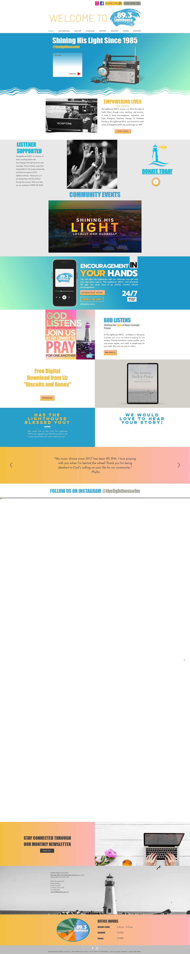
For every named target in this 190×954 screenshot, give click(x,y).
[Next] (179, 465)
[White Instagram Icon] (97, 948)
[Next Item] (184, 660)
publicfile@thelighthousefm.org (59, 892)
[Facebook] (102, 3)
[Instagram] (97, 3)
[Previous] (11, 465)
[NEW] (156, 182)
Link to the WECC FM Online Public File (62, 875)
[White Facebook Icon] (92, 948)
